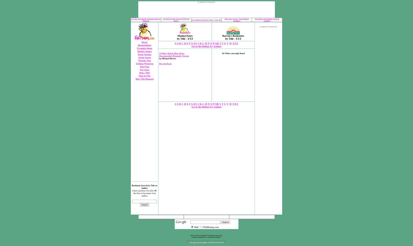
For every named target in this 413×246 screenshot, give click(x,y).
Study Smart (144, 57)
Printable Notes (144, 48)
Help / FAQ (144, 73)
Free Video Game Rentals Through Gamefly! (267, 20)
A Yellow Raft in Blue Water (172, 53)
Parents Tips (144, 60)
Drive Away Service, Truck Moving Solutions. (237, 20)
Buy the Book (165, 64)
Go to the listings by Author (206, 46)
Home (144, 42)
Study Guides (144, 54)
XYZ (235, 43)
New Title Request (145, 79)
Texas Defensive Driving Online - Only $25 (206, 20)
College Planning (144, 64)
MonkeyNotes (144, 45)
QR (217, 43)
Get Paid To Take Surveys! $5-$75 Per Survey (176, 20)
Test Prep (144, 67)
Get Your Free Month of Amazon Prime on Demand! (146, 20)
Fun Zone (144, 70)
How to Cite (144, 76)
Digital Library (144, 51)
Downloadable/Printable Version (174, 56)
